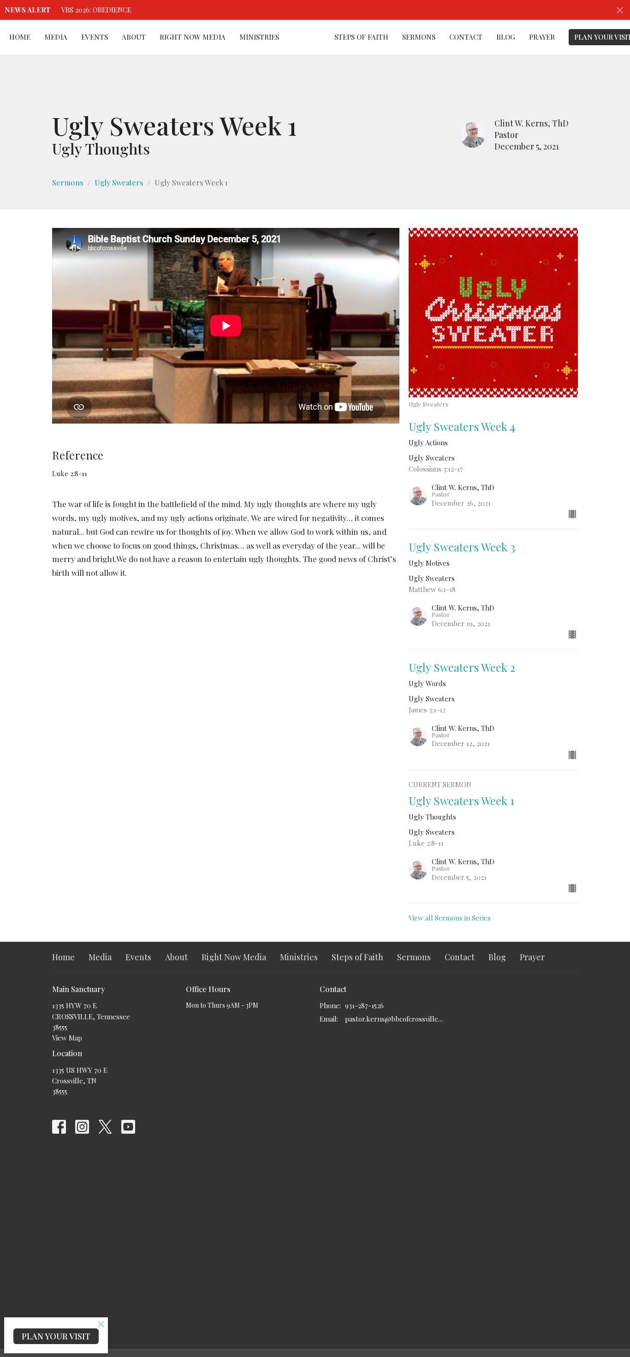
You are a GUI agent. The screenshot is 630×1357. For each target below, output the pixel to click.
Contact (465, 37)
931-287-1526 (364, 1005)
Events (94, 37)
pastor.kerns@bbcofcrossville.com (394, 1018)
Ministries (259, 37)
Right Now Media (193, 37)
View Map (67, 1037)
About (134, 37)
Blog (505, 37)
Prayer (542, 37)
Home (19, 37)
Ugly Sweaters (119, 182)
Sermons (418, 37)
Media (55, 37)
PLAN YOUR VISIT (56, 1336)
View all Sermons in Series (450, 917)
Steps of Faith (361, 37)
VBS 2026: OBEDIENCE (96, 9)
